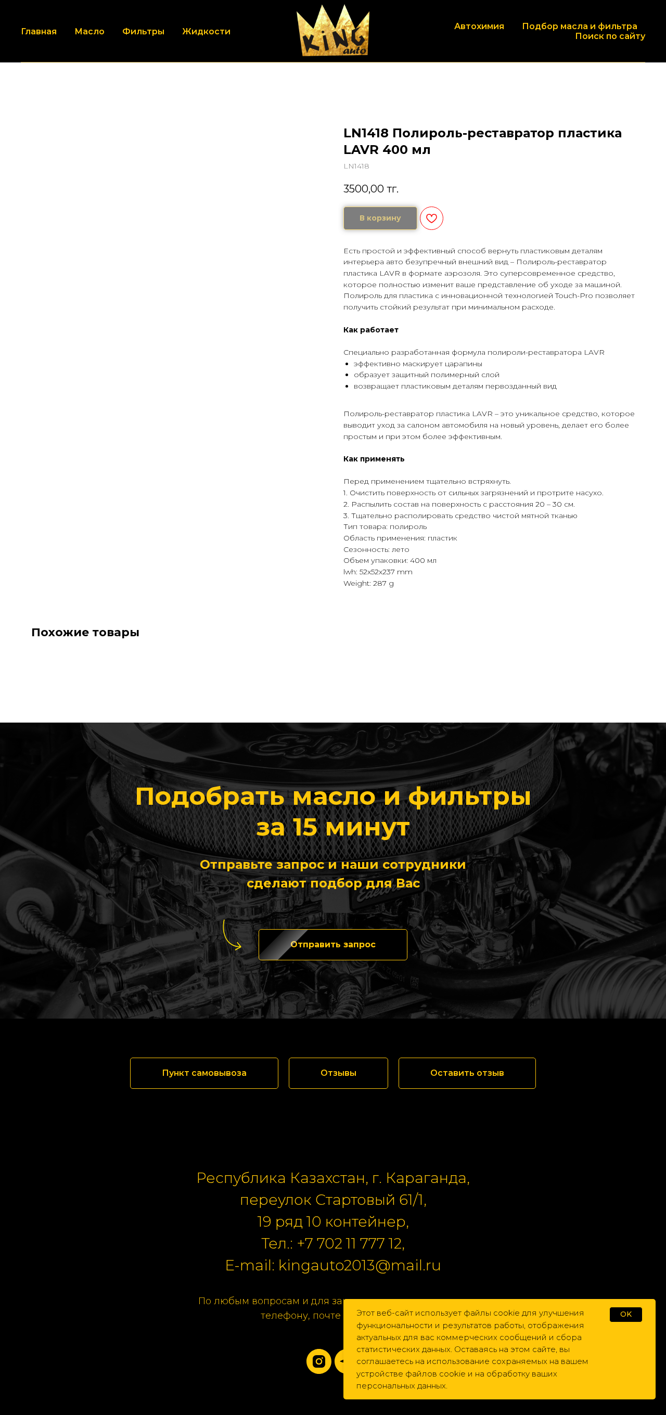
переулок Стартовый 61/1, (333, 1199)
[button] (333, 944)
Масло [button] (89, 31)
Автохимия (479, 26)
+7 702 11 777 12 (349, 1243)
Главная (39, 31)
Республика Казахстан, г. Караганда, (333, 1178)
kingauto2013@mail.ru (359, 1265)
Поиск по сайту (610, 36)
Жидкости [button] (206, 31)
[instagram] (318, 1361)
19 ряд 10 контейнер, (333, 1221)
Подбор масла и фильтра (579, 26)
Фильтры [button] (143, 31)
